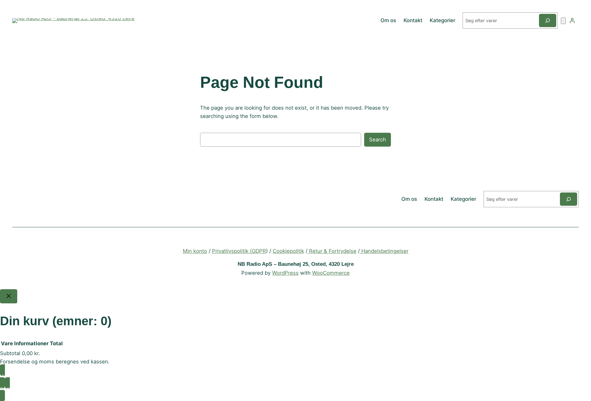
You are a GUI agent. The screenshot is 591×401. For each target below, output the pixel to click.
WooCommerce (331, 273)
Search (377, 139)
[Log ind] (572, 20)
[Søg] (547, 20)
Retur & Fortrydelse (332, 251)
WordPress (285, 273)
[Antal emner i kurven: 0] (563, 21)
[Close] (8, 296)
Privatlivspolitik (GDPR (239, 251)
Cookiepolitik (288, 251)
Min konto (195, 251)
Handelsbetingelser (384, 251)
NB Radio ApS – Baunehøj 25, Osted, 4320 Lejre (296, 264)
